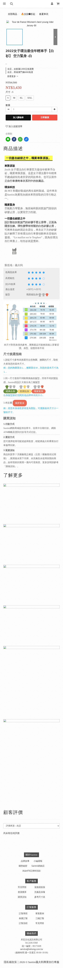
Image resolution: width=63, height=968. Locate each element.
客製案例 (39, 914)
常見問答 (22, 887)
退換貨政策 (39, 887)
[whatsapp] (20, 139)
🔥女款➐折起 (28, 14)
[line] (8, 139)
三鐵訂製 (39, 918)
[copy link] (26, 139)
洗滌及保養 (39, 892)
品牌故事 (25, 861)
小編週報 (38, 861)
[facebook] (14, 139)
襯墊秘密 (23, 866)
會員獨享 (22, 892)
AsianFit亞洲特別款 (31, 871)
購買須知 (22, 897)
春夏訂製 (23, 918)
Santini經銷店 (37, 866)
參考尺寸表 (39, 897)
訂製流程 (23, 923)
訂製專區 (23, 914)
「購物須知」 (10, 466)
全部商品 (12, 14)
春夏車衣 (43, 14)
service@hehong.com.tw (31, 949)
